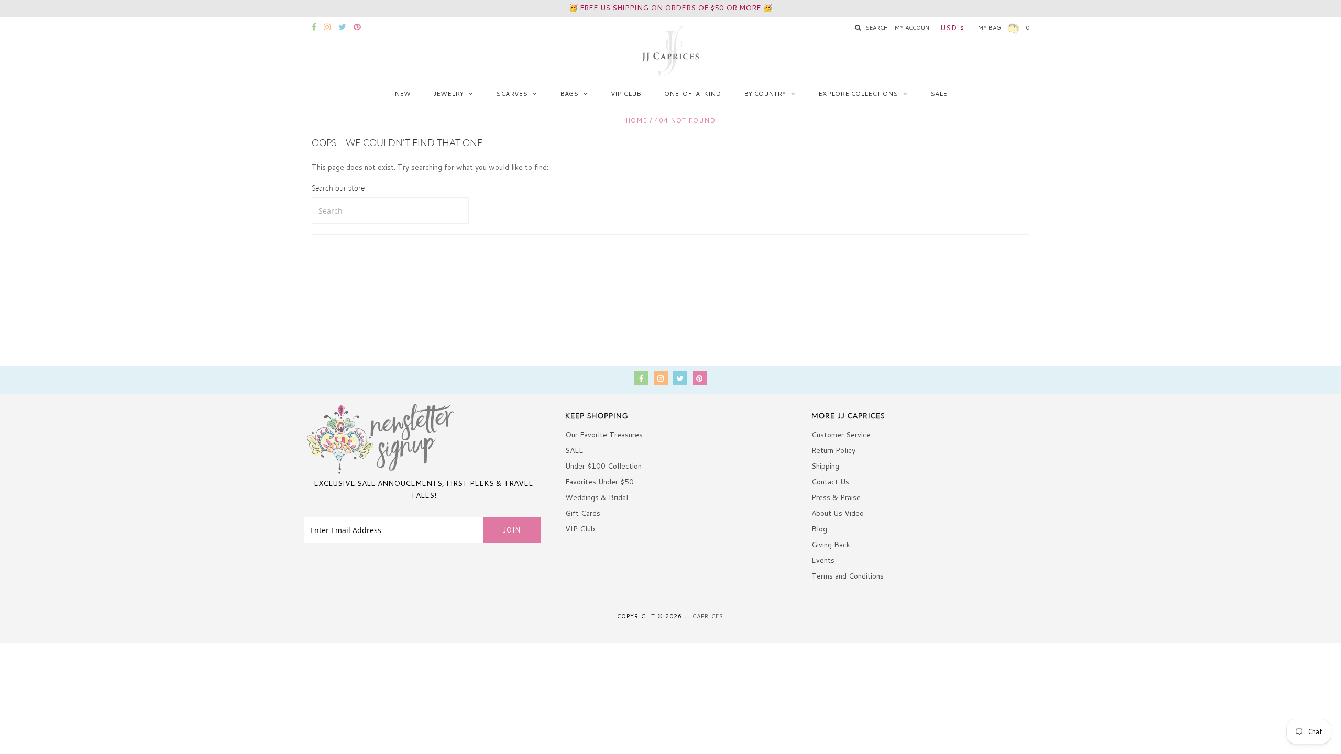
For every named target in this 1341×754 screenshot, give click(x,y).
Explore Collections (858, 93)
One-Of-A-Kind (692, 93)
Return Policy (833, 450)
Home (636, 120)
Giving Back (830, 544)
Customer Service (841, 434)
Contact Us (830, 481)
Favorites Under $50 (599, 481)
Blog (819, 529)
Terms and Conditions (847, 576)
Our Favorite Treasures (604, 434)
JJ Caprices (703, 616)
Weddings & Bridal (596, 497)
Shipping (825, 466)
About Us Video (837, 513)
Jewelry (449, 93)
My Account (914, 28)
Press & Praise (836, 497)
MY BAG (1004, 28)
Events (822, 560)
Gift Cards (582, 513)
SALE (938, 93)
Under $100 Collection (603, 466)
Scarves (511, 93)
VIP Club (626, 93)
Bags (569, 93)
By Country (765, 93)
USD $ (952, 27)
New (402, 93)
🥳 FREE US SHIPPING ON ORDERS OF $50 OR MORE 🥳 (670, 8)
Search (877, 28)
